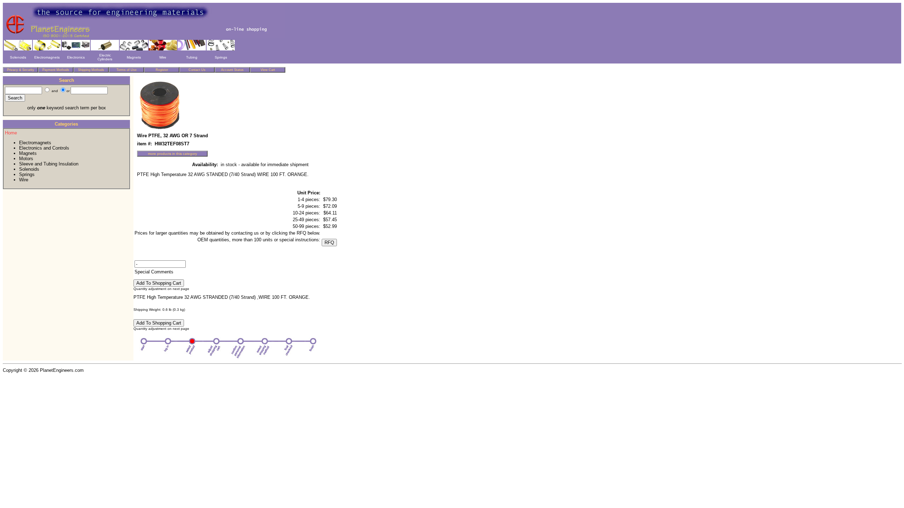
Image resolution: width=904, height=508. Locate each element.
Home (11, 132)
